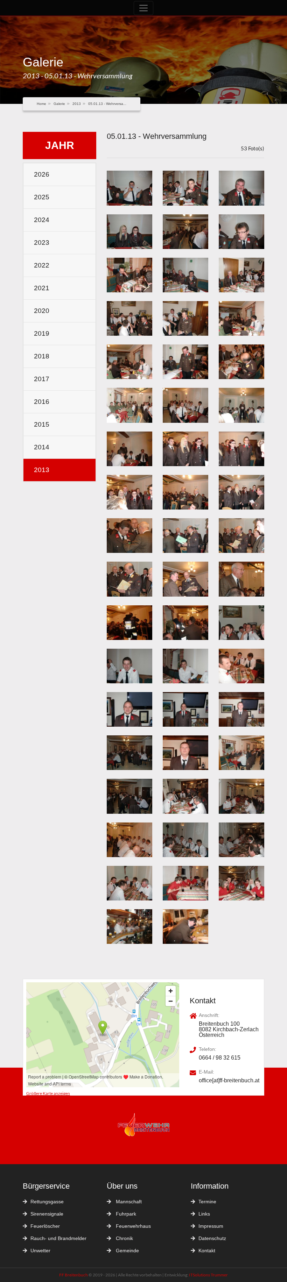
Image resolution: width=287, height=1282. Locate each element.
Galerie (59, 104)
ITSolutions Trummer (208, 1274)
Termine (207, 1201)
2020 (41, 310)
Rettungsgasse (47, 1201)
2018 (41, 356)
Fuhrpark (125, 1214)
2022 (41, 265)
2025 (41, 197)
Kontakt (206, 1250)
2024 (41, 219)
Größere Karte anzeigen (48, 1093)
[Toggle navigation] (143, 8)
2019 (41, 333)
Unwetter (40, 1250)
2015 (41, 424)
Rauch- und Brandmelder (58, 1238)
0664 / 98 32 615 (219, 1058)
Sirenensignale (46, 1214)
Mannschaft (128, 1201)
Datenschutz (212, 1238)
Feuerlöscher (45, 1226)
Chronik (123, 1238)
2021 (41, 288)
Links (204, 1214)
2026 (41, 174)
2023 (41, 242)
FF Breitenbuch (74, 1274)
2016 (41, 401)
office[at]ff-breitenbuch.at (229, 1080)
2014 (41, 447)
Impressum (210, 1226)
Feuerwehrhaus (132, 1226)
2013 (76, 104)
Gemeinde (126, 1250)
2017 (41, 379)
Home (41, 104)
